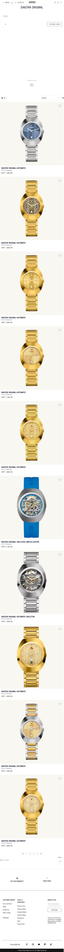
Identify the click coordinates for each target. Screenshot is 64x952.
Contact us (6, 910)
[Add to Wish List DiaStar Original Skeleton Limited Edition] (60, 479)
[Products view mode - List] (2, 98)
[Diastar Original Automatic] (32, 433)
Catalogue (6, 918)
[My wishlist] (61, 2)
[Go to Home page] (32, 2)
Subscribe (54, 910)
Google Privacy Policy (54, 920)
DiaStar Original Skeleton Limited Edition (20, 542)
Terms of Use (21, 906)
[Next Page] (41, 854)
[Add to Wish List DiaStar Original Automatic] (60, 106)
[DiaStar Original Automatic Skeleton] (32, 582)
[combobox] (5, 24)
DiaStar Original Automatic (13, 168)
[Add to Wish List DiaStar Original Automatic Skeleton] (60, 554)
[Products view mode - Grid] (5, 98)
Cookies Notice (21, 912)
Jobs (18, 921)
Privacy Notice (21, 909)
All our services (7, 904)
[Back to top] (32, 84)
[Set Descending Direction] (63, 98)
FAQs (4, 907)
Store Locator (7, 913)
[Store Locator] (55, 2)
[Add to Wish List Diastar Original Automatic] (60, 405)
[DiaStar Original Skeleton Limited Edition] (32, 507)
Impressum (20, 918)
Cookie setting (21, 915)
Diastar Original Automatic (13, 467)
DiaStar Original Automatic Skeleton (18, 616)
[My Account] (58, 2)
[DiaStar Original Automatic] (32, 134)
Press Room (21, 924)
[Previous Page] (23, 854)
